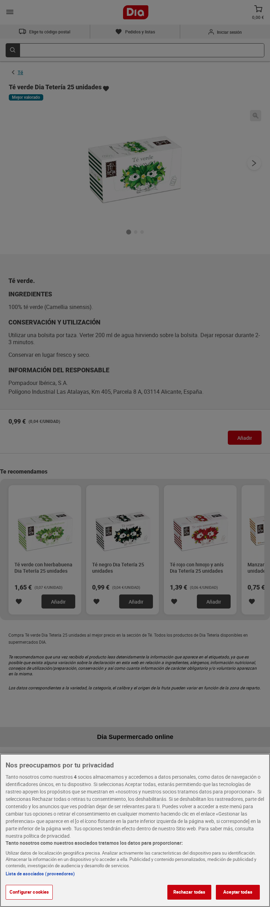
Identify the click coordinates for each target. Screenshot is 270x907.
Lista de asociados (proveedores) (40, 873)
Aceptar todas (237, 892)
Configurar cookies (29, 892)
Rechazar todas (189, 892)
